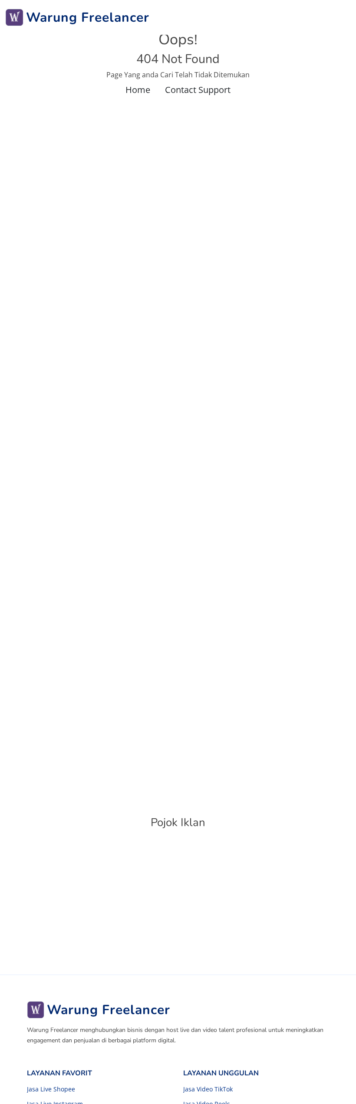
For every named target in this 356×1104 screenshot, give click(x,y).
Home (137, 90)
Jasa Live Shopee (51, 1089)
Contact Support (198, 90)
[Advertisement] (178, 901)
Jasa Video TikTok (208, 1089)
